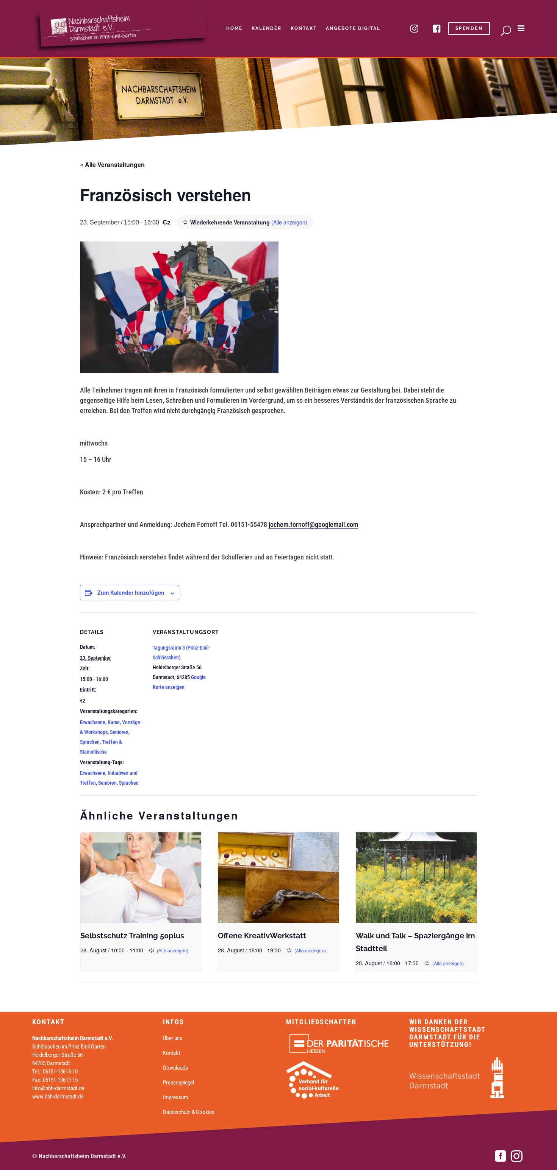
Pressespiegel (178, 1082)
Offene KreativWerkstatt (262, 935)
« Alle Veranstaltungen (112, 164)
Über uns (172, 1038)
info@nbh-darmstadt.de (58, 1088)
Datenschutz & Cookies (188, 1112)
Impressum (175, 1097)
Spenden (469, 28)
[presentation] (140, 877)
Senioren (119, 732)
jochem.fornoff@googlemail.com (313, 524)
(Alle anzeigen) (289, 222)
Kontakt (171, 1053)
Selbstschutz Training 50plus (132, 935)
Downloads (175, 1067)
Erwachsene (92, 722)
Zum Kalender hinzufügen (130, 592)
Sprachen (90, 742)
